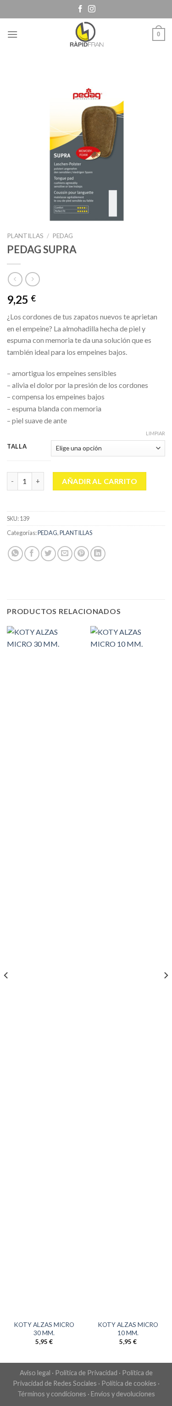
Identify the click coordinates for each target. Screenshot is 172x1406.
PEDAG (62, 235)
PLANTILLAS (25, 235)
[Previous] (6, 993)
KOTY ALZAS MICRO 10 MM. (128, 1329)
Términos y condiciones (51, 1394)
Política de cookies (128, 1383)
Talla (17, 447)
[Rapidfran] (86, 34)
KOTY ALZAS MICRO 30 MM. (44, 1329)
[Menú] (12, 34)
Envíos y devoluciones (123, 1394)
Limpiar (155, 433)
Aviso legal (35, 1373)
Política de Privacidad (86, 1373)
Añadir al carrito (99, 481)
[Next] (165, 993)
